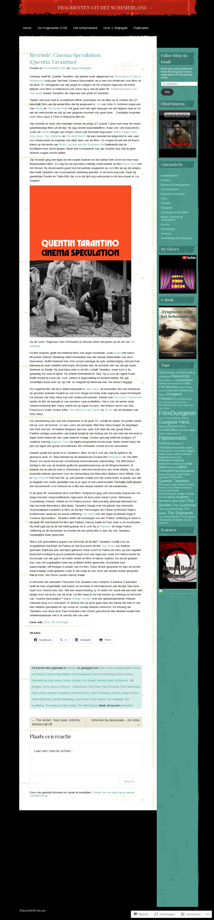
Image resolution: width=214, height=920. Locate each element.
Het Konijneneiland (169, 433)
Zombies (177, 519)
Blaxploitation (124, 667)
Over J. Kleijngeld (115, 28)
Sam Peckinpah (101, 692)
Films (164, 198)
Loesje (187, 463)
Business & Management (175, 184)
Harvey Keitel (105, 680)
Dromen (182, 390)
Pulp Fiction (39, 692)
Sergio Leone (129, 692)
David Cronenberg (103, 674)
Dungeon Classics (170, 396)
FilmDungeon (177, 413)
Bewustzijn (181, 376)
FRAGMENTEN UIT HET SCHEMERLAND (102, 7)
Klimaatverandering (171, 460)
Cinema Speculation (58, 674)
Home (27, 28)
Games (185, 418)
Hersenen (189, 430)
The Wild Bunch (87, 705)
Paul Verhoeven (130, 686)
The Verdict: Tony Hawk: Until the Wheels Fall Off (56, 722)
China (162, 383)
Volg (167, 92)
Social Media (167, 497)
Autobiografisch (169, 175)
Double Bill (171, 390)
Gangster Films (174, 422)
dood (161, 390)
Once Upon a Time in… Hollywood (64, 686)
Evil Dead (172, 402)
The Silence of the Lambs (60, 705)
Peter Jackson (167, 474)
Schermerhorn (167, 493)
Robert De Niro (80, 692)
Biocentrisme (166, 380)
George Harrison (168, 426)
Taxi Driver (82, 699)
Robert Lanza (166, 487)
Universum (165, 519)
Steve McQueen (41, 699)
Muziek (165, 224)
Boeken (71, 667)
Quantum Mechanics (171, 477)
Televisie (166, 233)
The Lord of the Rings (171, 509)
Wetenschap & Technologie (176, 238)
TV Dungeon (188, 516)
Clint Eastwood (81, 674)
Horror (164, 443)
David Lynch (124, 674)
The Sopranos (180, 512)
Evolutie (182, 402)
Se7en (116, 692)
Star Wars (179, 501)
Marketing (172, 467)
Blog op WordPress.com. (33, 910)
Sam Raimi (172, 490)
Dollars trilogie (71, 680)
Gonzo (183, 426)
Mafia (163, 467)
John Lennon (182, 454)
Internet (179, 447)
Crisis (187, 383)
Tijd (161, 516)
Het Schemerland (85, 28)
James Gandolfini (176, 450)
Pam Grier (94, 686)
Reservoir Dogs (168, 484)
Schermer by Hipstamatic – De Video (115, 722)
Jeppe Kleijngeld (81, 68)
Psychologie (168, 229)
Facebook (165, 405)
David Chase (185, 387)
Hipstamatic (173, 438)
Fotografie (166, 207)
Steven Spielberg (63, 699)
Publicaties (141, 28)
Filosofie (166, 203)
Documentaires (169, 189)
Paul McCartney (183, 471)
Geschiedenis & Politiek (174, 212)
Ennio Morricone (182, 399)
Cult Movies (168, 387)
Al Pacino (181, 372)
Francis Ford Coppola (169, 418)
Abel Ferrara (106, 667)
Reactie (129, 781)
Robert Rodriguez (183, 487)
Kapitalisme (166, 457)
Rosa (162, 490)
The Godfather (184, 505)
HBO (180, 430)
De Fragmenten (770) (52, 28)
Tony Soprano (172, 516)
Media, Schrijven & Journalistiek (171, 218)
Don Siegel (89, 680)
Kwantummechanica (170, 463)
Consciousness (174, 383)
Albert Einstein (167, 372)
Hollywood (121, 680)
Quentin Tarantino (59, 692)
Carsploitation (183, 380)
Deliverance (39, 680)
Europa (163, 402)
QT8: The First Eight (56, 622)
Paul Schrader (110, 686)
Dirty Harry (54, 680)
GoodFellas (168, 430)
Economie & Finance (173, 194)
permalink (126, 705)
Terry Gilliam (98, 699)
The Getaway (115, 699)
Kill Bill (177, 457)
